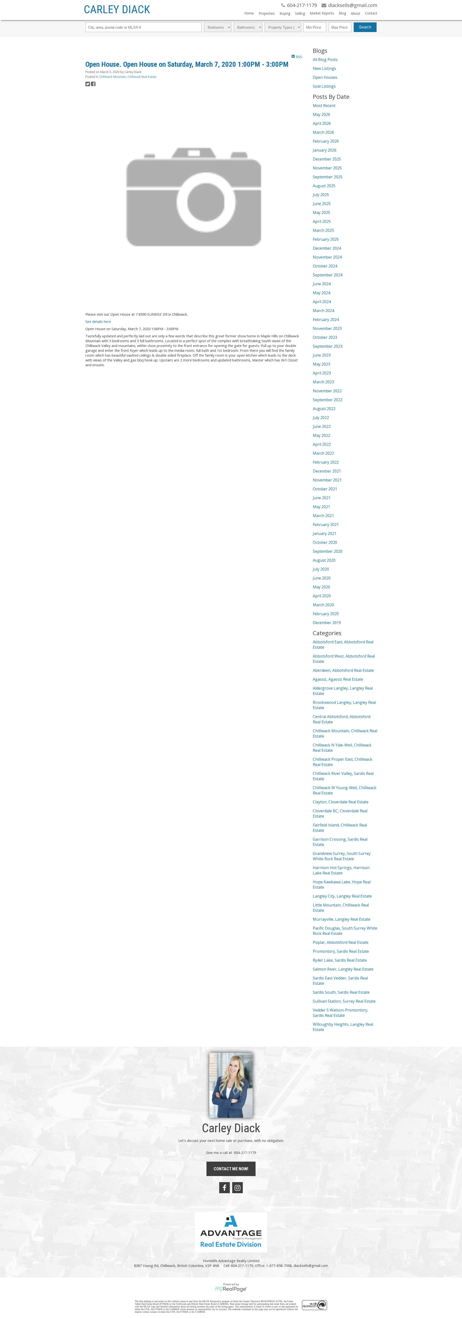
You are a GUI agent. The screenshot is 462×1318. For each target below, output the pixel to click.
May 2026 (321, 114)
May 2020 (321, 587)
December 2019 (327, 622)
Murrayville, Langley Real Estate (341, 919)
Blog (342, 13)
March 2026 (323, 132)
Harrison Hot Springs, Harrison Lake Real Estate (341, 870)
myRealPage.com (231, 1289)
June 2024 (322, 283)
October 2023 (325, 337)
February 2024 (326, 319)
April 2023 (322, 373)
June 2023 (322, 355)
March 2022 (323, 453)
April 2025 (322, 221)
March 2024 (323, 310)
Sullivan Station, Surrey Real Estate (344, 1001)
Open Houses (325, 77)
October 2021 (325, 489)
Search (365, 27)
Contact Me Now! (231, 1168)
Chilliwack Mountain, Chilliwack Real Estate (127, 77)
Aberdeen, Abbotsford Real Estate (343, 670)
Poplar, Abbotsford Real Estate (340, 942)
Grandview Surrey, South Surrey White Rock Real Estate (342, 856)
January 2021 (324, 533)
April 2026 (322, 123)
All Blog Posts (325, 59)
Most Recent (324, 105)
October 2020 (325, 542)
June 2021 (322, 497)
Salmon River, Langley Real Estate (343, 969)
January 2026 (324, 150)
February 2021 (326, 524)
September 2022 (327, 399)
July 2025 (321, 194)
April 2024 (322, 301)
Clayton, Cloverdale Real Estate (340, 802)
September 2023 (327, 346)
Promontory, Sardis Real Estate (341, 951)
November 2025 (327, 168)
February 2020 (326, 613)
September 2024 (327, 275)
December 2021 (327, 471)
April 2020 (322, 596)
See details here (98, 321)
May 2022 (321, 435)
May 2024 (321, 292)
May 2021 (321, 506)
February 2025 (326, 239)
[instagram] (237, 1187)
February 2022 (326, 462)
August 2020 (324, 560)
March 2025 (323, 230)
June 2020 (322, 578)
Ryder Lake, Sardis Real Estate (340, 960)
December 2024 (327, 248)
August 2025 (324, 185)
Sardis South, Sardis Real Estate (341, 992)
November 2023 (327, 328)
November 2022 (327, 390)
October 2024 (325, 266)
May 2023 (321, 364)
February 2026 (326, 141)
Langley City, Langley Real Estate (342, 896)
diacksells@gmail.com (311, 1265)
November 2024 (327, 257)
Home (249, 13)
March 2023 (323, 382)
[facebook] (224, 1187)
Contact (371, 13)
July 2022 (321, 417)
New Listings (324, 68)
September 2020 (327, 551)
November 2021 (327, 480)
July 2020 (321, 569)
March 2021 (323, 515)
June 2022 (322, 426)
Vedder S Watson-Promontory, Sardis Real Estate (340, 1012)
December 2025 (327, 159)
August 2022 (324, 408)
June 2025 (322, 203)
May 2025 (321, 212)
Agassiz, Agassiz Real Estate (338, 679)
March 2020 (323, 604)
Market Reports (322, 13)
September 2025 (327, 177)
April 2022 (322, 444)
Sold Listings (324, 86)
